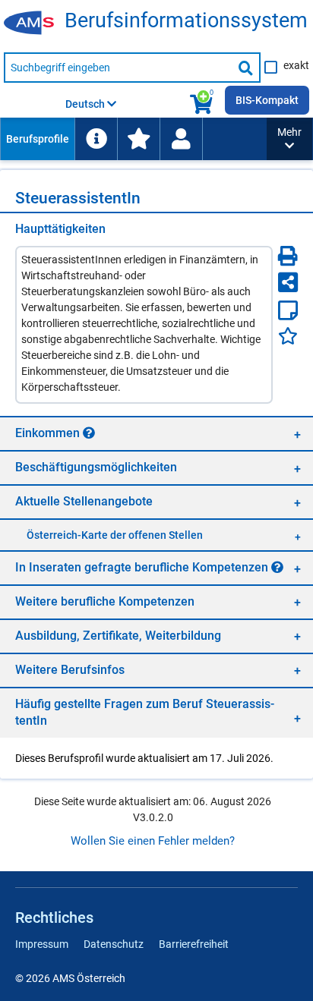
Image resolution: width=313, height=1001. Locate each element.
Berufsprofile (37, 139)
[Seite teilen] (288, 282)
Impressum (41, 944)
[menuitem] (37, 139)
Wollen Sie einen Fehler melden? (153, 841)
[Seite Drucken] (288, 256)
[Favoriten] (288, 336)
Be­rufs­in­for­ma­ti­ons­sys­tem (186, 21)
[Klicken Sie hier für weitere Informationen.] (89, 433)
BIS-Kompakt (267, 100)
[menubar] (133, 139)
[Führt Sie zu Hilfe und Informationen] (95, 139)
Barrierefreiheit (194, 944)
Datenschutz (114, 944)
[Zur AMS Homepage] (34, 23)
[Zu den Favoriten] (138, 139)
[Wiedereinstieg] (181, 139)
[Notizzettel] (288, 310)
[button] (289, 139)
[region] (156, 433)
